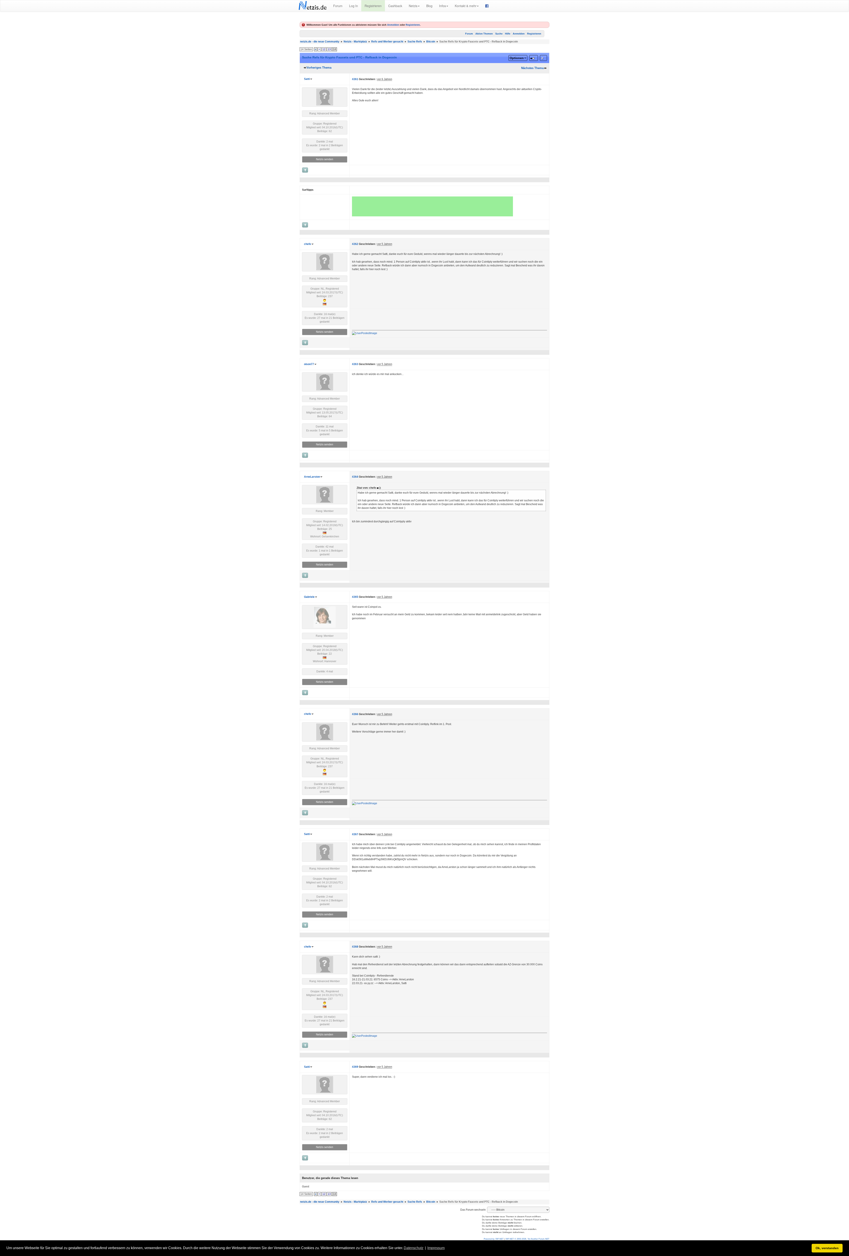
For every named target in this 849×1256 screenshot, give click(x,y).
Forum (337, 6)
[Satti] (324, 96)
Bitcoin (430, 41)
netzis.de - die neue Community (319, 41)
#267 (355, 834)
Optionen (517, 58)
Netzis (413, 6)
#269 (355, 1066)
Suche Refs (414, 41)
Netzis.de (312, 5)
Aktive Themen (484, 33)
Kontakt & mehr (465, 6)
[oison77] (324, 381)
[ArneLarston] (324, 494)
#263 (355, 364)
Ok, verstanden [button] (827, 1248)
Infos (442, 6)
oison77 (309, 364)
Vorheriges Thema (318, 67)
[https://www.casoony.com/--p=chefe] (364, 333)
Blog (429, 6)
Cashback (395, 6)
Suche (499, 33)
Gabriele (309, 596)
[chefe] (324, 261)
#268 (355, 946)
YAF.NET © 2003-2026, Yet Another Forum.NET (527, 1239)
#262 (355, 244)
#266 (355, 714)
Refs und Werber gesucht (387, 41)
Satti (307, 79)
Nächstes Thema (532, 68)
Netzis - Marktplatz (355, 41)
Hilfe (507, 33)
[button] (447, 1248)
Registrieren (373, 6)
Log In (353, 6)
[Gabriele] (325, 616)
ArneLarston (312, 476)
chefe (307, 244)
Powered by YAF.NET (494, 1239)
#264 (355, 476)
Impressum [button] (436, 1248)
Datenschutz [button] (413, 1248)
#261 (355, 79)
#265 (355, 596)
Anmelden (393, 24)
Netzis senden (324, 159)
